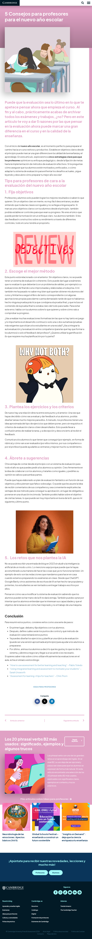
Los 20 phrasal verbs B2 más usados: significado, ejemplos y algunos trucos (34, 744)
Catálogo (35, 910)
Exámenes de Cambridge (40, 921)
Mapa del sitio (52, 934)
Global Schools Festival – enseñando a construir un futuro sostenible (45, 837)
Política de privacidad (60, 931)
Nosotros (35, 906)
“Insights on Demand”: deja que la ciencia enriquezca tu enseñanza (75, 837)
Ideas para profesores (44, 687)
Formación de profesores (40, 918)
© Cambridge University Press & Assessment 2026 (23, 931)
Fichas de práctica (8, 921)
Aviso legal (46, 931)
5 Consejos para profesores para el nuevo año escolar (36, 16)
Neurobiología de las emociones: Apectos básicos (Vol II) (13, 837)
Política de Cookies (78, 931)
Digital (34, 914)
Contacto (40, 934)
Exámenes (5, 910)
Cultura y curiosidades (10, 918)
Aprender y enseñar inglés (11, 906)
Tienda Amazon (65, 906)
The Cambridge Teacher (68, 910)
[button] (82, 3)
